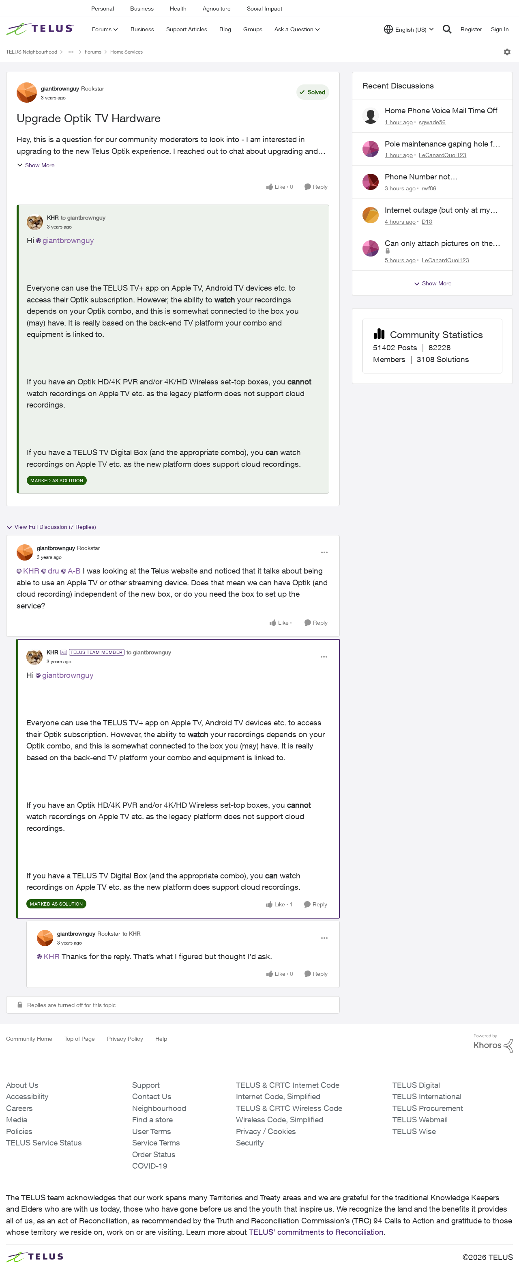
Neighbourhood (159, 1108)
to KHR (131, 933)
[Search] (447, 29)
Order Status (154, 1154)
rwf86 (429, 188)
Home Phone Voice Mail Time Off (441, 110)
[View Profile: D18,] (370, 215)
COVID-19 (149, 1165)
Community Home (29, 1038)
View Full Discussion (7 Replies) (55, 526)
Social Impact (264, 8)
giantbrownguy (60, 88)
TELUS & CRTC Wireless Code (289, 1108)
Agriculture (217, 8)
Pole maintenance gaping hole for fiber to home (442, 144)
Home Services (126, 52)
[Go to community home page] (41, 29)
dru (53, 570)
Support (146, 1085)
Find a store (152, 1119)
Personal (102, 8)
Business (142, 8)
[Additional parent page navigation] (71, 52)
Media (16, 1119)
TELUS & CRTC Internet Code (287, 1085)
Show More (40, 165)
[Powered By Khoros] (493, 1043)
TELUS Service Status (44, 1142)
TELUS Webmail (420, 1119)
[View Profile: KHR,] (35, 222)
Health (178, 8)
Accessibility (27, 1096)
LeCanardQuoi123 (442, 154)
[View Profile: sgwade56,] (370, 116)
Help (161, 1038)
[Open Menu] (507, 52)
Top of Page (79, 1038)
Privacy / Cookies (266, 1131)
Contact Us (152, 1096)
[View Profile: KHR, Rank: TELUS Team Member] (34, 657)
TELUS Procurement (427, 1108)
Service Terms (156, 1142)
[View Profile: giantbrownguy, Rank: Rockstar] (27, 92)
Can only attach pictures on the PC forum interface (439, 243)
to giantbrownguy (83, 217)
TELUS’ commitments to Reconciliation (316, 1231)
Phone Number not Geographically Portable (425, 177)
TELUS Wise (414, 1131)
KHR (53, 217)
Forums (93, 52)
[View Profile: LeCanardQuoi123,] (370, 149)
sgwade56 (432, 122)
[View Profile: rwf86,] (370, 182)
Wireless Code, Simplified (279, 1119)
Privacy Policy (125, 1038)
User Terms (151, 1131)
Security (250, 1142)
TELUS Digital (416, 1085)
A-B (74, 570)
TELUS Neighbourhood (31, 52)
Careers (19, 1108)
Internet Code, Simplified (278, 1096)
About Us (22, 1085)
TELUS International (426, 1096)
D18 (427, 221)
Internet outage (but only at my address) (437, 210)
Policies (19, 1131)
